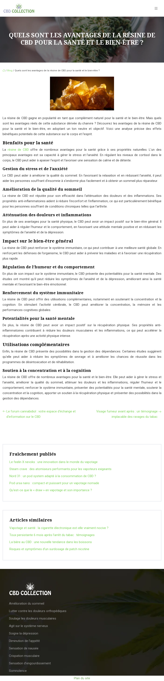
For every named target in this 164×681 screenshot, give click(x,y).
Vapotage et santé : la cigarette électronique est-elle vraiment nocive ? (58, 528)
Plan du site (82, 678)
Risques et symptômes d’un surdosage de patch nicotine (49, 549)
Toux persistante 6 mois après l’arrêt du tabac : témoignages (52, 535)
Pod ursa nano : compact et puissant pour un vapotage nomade (54, 483)
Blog (9, 70)
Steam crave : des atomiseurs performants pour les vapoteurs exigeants (60, 469)
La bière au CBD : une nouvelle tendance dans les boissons (50, 542)
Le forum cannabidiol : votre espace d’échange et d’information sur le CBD (41, 414)
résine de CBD (18, 150)
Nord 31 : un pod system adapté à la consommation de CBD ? (52, 476)
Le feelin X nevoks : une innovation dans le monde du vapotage (53, 462)
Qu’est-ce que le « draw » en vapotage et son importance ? (50, 490)
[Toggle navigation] (156, 8)
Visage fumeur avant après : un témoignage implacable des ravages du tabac (127, 414)
